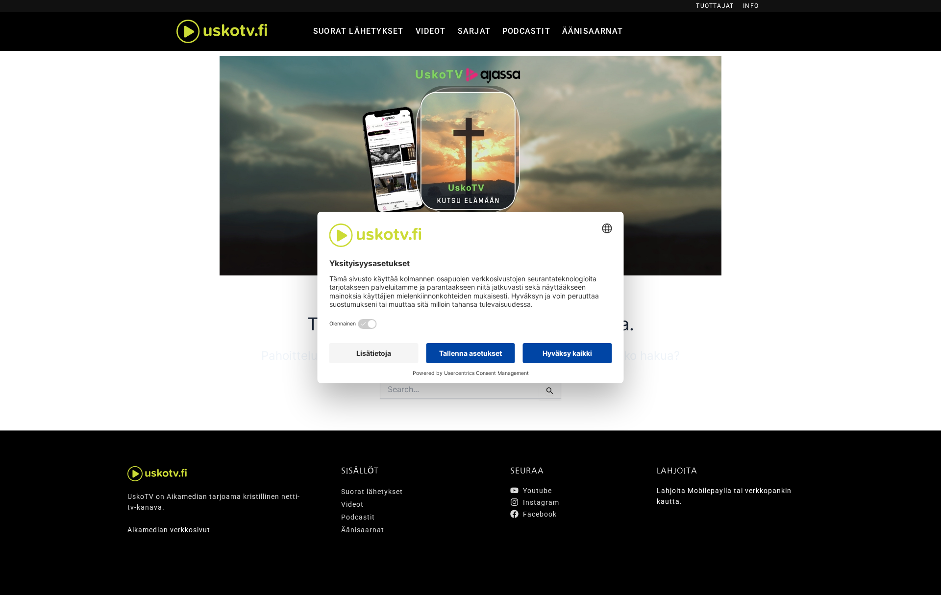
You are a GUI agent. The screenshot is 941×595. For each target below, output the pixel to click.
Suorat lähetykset (358, 31)
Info (751, 5)
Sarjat (474, 31)
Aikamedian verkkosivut (168, 530)
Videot (431, 31)
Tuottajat (715, 5)
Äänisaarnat (592, 31)
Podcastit (526, 31)
